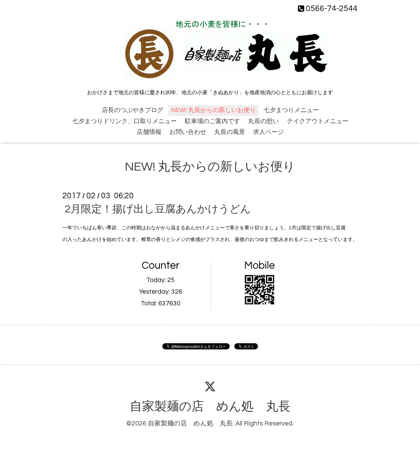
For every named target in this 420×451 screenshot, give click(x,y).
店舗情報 (149, 132)
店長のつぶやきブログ (132, 110)
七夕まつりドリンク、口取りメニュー (124, 121)
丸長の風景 (229, 132)
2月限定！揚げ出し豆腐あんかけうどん (158, 209)
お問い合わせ (187, 132)
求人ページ (268, 132)
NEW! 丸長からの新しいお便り (213, 110)
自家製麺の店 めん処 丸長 (210, 407)
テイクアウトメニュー (317, 121)
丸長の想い (263, 121)
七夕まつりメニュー (291, 110)
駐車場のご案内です (212, 121)
